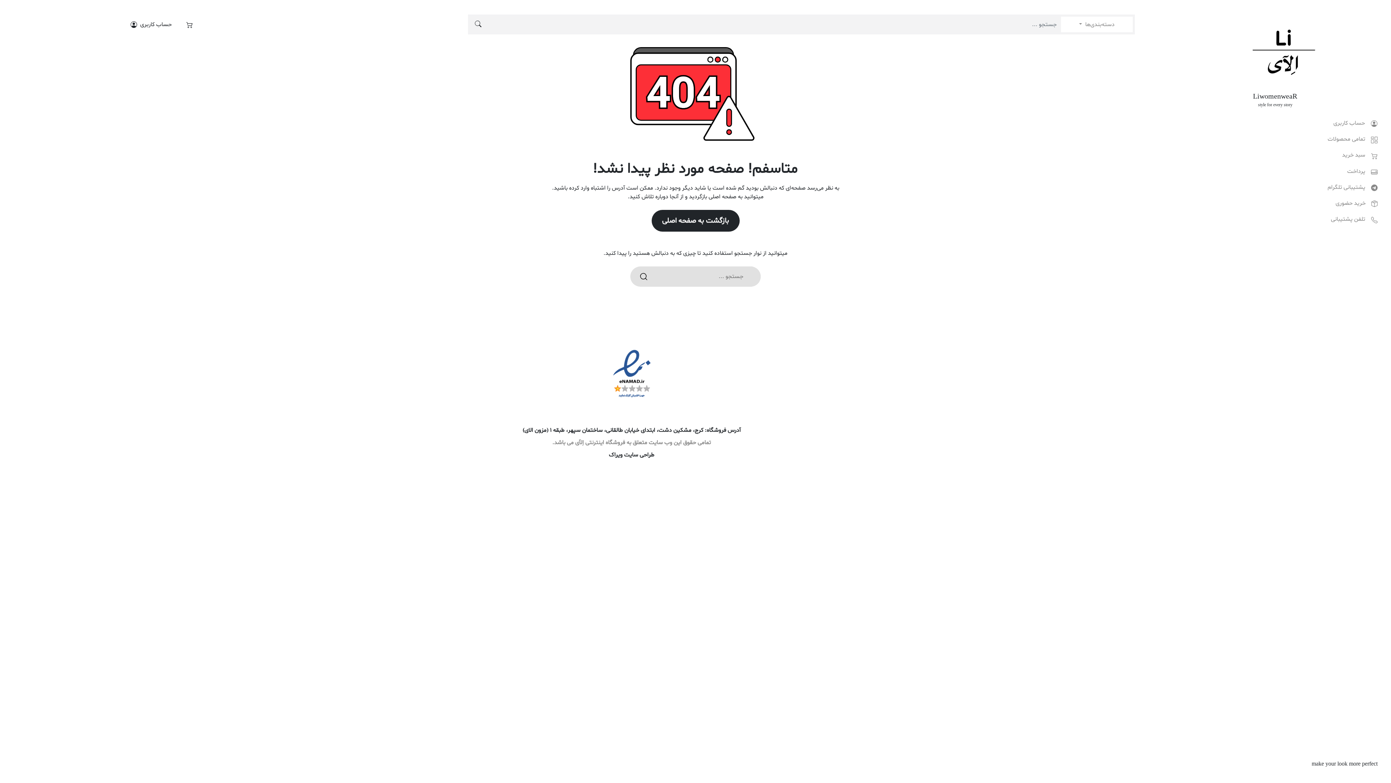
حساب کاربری (1349, 123)
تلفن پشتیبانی (1348, 219)
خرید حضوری (1351, 203)
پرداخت (1356, 171)
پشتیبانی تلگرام (1346, 187)
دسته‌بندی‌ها (1099, 25)
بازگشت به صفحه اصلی (695, 221)
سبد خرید (1353, 155)
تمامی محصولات (1346, 139)
